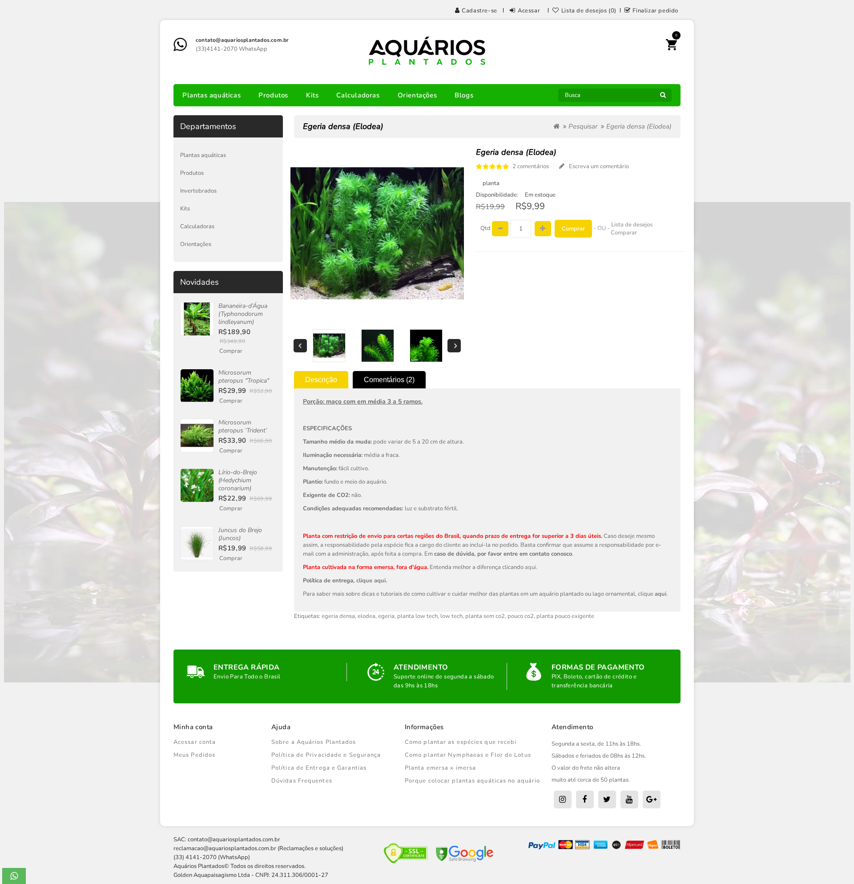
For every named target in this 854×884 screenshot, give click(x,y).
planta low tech (417, 616)
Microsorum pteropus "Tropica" (243, 376)
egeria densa (338, 616)
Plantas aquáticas (211, 95)
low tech (451, 616)
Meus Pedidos (194, 755)
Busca (663, 97)
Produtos (273, 95)
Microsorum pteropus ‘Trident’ (242, 426)
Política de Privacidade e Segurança (326, 755)
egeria (386, 616)
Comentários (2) (389, 379)
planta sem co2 (485, 616)
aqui (530, 567)
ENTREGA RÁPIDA (247, 667)
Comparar (624, 233)
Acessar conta (194, 742)
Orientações (417, 95)
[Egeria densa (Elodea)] (328, 345)
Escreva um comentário (599, 166)
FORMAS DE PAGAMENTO (598, 667)
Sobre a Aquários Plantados (313, 742)
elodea (366, 616)
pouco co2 (521, 616)
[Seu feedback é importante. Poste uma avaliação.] (652, 799)
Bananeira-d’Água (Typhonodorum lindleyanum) (242, 314)
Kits (312, 95)
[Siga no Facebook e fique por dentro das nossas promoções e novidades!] (585, 799)
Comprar (230, 351)
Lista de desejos (632, 225)
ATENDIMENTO (421, 667)
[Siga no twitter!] (607, 799)
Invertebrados (198, 191)
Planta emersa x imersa (440, 768)
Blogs (464, 95)
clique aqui (371, 581)
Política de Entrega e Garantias (319, 768)
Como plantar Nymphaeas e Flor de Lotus (468, 755)
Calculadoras (357, 95)
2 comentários (530, 166)
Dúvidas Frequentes (301, 781)
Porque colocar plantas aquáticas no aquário (472, 781)
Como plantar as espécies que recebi (461, 742)
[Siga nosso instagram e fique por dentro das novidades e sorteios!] (563, 799)
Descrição (321, 379)
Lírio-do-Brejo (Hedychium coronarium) (237, 480)
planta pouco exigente (565, 616)
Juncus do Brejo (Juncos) (240, 534)
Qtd (485, 228)
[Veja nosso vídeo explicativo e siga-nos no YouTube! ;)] (629, 799)
